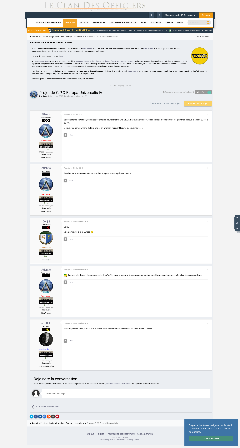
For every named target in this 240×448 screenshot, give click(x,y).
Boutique (98, 23)
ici (62, 56)
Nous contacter (145, 434)
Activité (84, 23)
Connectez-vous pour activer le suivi (179, 92)
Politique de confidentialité (121, 434)
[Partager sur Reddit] (49, 416)
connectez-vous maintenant (118, 383)
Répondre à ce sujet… (57, 393)
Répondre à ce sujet (198, 103)
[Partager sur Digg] (40, 416)
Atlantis (46, 96)
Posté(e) (73, 114)
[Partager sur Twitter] (31, 416)
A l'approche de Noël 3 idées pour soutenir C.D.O (101, 30)
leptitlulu (46, 323)
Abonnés (200, 92)
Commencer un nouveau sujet (165, 103)
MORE (180, 23)
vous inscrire (87, 49)
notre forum (148, 49)
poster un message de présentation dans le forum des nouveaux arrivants (105, 61)
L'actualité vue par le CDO (123, 23)
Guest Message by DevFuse (120, 86)
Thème (101, 434)
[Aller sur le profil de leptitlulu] (46, 339)
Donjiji (46, 221)
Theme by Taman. (132, 440)
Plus (143, 23)
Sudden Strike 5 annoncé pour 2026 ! (137, 30)
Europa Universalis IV (77, 96)
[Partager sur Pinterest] (57, 416)
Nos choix (156, 23)
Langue (91, 434)
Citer (71, 135)
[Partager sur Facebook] (36, 416)
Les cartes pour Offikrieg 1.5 (202, 30)
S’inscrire (206, 15)
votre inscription (43, 61)
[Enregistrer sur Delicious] (44, 416)
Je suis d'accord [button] (211, 438)
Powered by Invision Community (112, 440)
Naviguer (70, 23)
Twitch (169, 23)
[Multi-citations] (65, 135)
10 (47, 256)
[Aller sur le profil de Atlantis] (34, 94)
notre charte (133, 71)
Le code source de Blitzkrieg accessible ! (172, 30)
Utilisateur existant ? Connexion (179, 15)
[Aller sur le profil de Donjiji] (46, 238)
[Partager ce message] (207, 114)
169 (46, 150)
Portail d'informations (48, 23)
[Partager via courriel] (53, 416)
